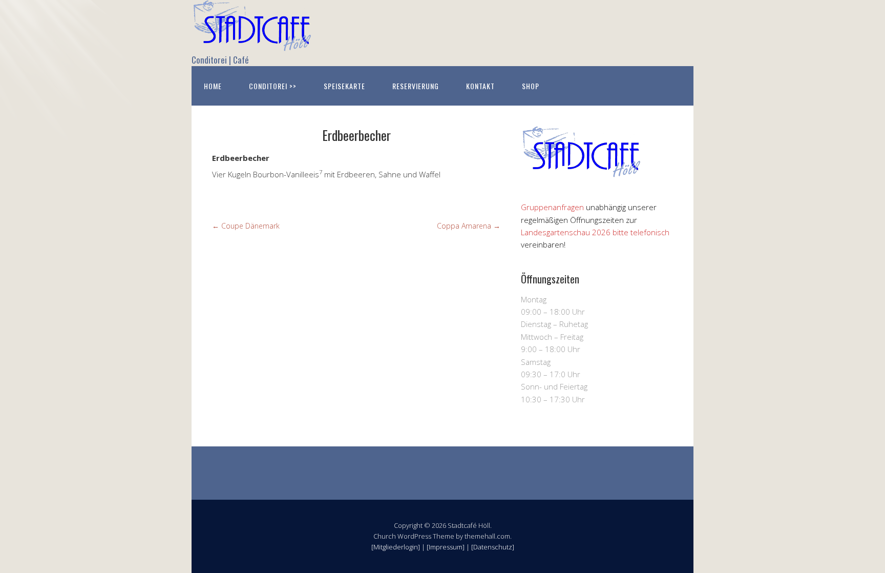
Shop (530, 85)
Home (213, 85)
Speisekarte (344, 85)
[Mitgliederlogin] (395, 546)
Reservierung (415, 85)
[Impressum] (446, 546)
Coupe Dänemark (246, 226)
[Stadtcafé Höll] (253, 42)
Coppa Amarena (468, 226)
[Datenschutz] (492, 546)
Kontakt (480, 85)
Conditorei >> (273, 85)
